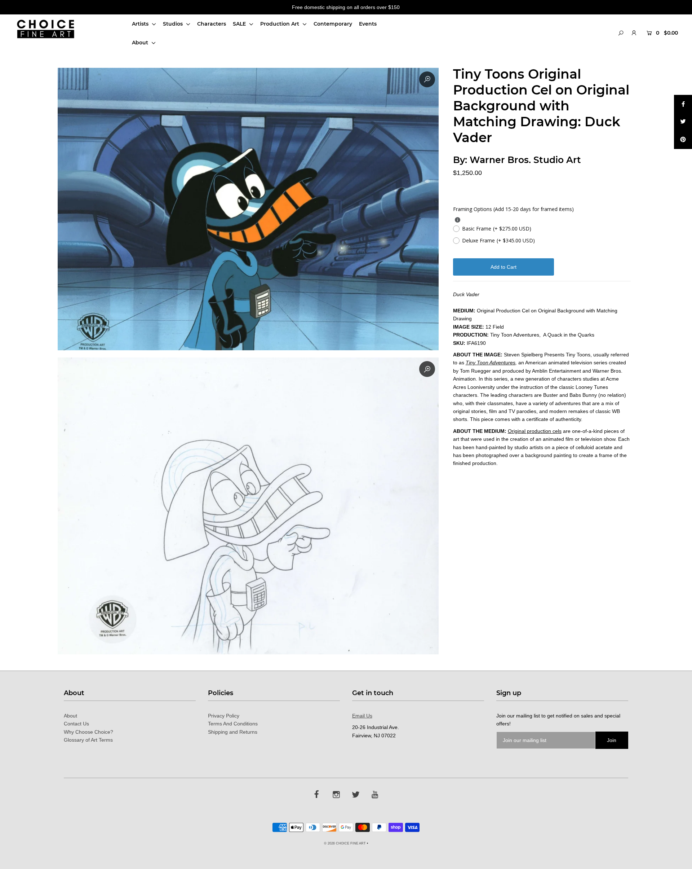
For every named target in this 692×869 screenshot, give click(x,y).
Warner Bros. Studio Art (525, 159)
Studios (173, 24)
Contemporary (333, 24)
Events (368, 24)
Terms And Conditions (233, 724)
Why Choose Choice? (88, 732)
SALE (240, 24)
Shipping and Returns (232, 732)
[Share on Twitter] (683, 122)
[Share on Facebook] (683, 104)
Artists (141, 24)
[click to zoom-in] (427, 79)
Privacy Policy (223, 716)
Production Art (280, 24)
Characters (211, 24)
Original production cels (535, 431)
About (141, 42)
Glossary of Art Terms (88, 740)
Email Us (362, 716)
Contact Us (76, 724)
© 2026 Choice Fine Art (345, 843)
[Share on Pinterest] (683, 140)
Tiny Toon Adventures (490, 362)
